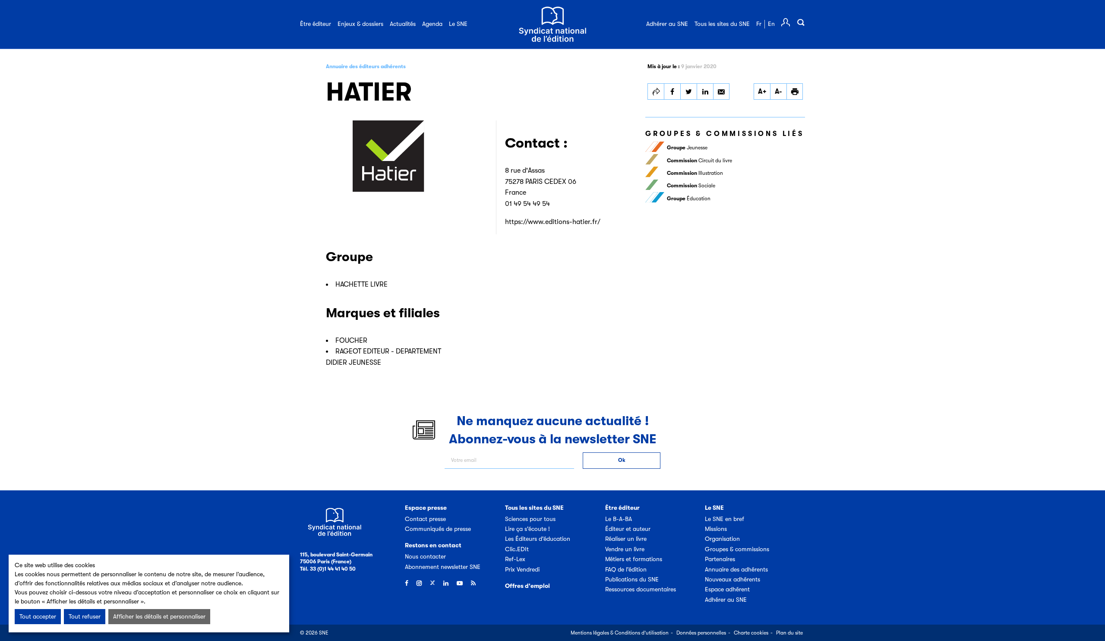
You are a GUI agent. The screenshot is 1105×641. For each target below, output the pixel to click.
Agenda (432, 23)
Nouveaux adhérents (732, 579)
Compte (785, 22)
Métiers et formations (633, 559)
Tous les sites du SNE (722, 23)
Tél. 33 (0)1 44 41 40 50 (328, 569)
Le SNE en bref (724, 518)
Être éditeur (315, 23)
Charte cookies (751, 633)
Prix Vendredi (522, 569)
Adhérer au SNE (667, 23)
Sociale (691, 186)
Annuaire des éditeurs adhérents (366, 66)
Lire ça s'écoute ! (527, 528)
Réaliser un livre (626, 538)
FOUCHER (351, 340)
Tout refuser (85, 616)
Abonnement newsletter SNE (442, 566)
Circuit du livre (699, 161)
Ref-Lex (515, 559)
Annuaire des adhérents (736, 569)
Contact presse (425, 518)
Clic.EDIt (517, 549)
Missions (716, 528)
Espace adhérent (727, 589)
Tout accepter (37, 616)
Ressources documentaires (640, 589)
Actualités (403, 23)
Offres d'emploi (527, 585)
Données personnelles (701, 633)
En (771, 23)
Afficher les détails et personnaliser (159, 616)
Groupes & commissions (737, 549)
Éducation (688, 199)
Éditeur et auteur (627, 528)
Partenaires (720, 559)
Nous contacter (425, 556)
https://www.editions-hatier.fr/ (552, 222)
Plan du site (789, 633)
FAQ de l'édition (626, 569)
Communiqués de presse (438, 528)
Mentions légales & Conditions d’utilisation (620, 633)
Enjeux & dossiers (360, 23)
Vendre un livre (624, 549)
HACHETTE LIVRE (361, 284)
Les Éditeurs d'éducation (537, 538)
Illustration (695, 173)
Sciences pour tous (530, 518)
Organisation (722, 538)
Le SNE (458, 23)
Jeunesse (687, 148)
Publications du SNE (632, 579)
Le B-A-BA (618, 518)
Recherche (800, 22)
